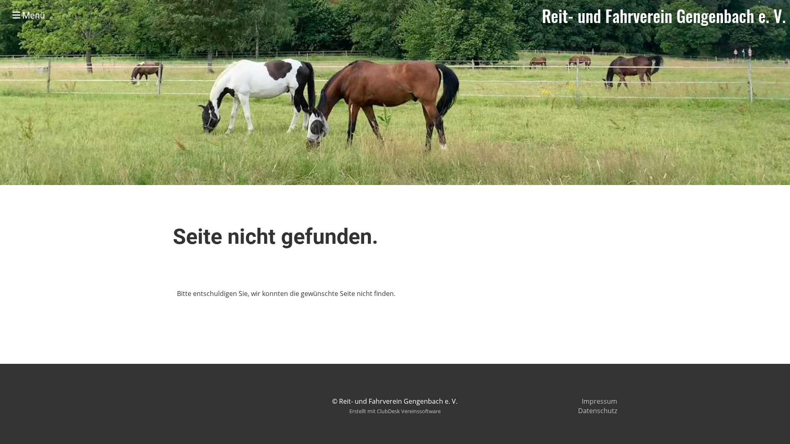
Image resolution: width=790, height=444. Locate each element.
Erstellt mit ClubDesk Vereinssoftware (395, 411)
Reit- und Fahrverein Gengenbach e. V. (664, 15)
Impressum (599, 401)
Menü (32, 15)
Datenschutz (597, 410)
